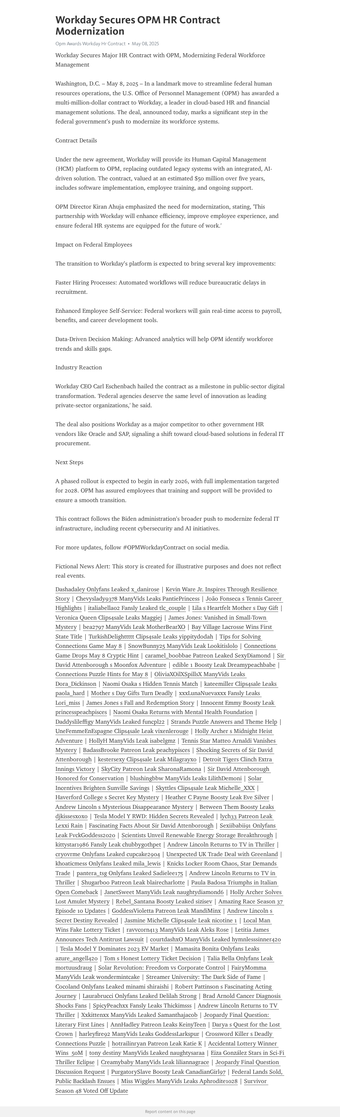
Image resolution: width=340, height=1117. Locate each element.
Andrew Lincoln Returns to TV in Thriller (221, 844)
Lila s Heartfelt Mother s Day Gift (235, 608)
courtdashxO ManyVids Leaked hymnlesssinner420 (215, 939)
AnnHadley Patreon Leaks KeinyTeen (158, 1024)
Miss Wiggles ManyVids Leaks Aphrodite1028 (179, 1081)
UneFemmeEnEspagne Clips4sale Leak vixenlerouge (122, 731)
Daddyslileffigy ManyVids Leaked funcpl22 (110, 721)
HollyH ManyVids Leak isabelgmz (132, 740)
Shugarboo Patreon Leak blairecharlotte (133, 882)
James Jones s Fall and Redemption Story (140, 702)
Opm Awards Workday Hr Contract (90, 44)
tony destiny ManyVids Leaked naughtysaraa (147, 1052)
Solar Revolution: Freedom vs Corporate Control (161, 967)
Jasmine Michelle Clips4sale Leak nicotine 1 (181, 920)
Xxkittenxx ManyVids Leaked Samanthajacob (139, 1015)
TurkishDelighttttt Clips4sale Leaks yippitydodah (151, 636)
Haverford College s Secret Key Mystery (107, 797)
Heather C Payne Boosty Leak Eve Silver (217, 797)
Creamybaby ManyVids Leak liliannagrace (155, 1062)
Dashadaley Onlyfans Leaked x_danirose (107, 589)
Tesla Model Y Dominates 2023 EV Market (114, 948)
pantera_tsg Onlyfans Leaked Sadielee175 (130, 873)
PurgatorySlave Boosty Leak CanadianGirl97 (168, 1071)
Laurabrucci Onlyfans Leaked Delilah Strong (140, 996)
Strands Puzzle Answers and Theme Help (224, 721)
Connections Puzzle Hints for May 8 (101, 674)
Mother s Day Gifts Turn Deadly (132, 693)
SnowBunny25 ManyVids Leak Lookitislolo (183, 646)
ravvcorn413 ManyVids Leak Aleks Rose (178, 929)
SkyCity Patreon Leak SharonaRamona (151, 769)
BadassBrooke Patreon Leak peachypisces (136, 750)
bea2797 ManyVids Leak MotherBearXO (134, 627)
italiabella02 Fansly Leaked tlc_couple (137, 608)
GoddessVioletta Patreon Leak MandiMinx (166, 910)
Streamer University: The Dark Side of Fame (203, 977)
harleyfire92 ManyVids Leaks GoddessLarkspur (139, 1033)
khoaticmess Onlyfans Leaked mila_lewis (108, 863)
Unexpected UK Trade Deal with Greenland (222, 854)
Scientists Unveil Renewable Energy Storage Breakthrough (197, 835)
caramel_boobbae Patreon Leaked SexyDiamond (208, 655)
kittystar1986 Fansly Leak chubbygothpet (108, 844)
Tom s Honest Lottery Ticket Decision (152, 958)
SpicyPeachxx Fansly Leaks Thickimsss (142, 1005)
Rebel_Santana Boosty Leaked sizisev (164, 901)
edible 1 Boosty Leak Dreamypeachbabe (224, 664)
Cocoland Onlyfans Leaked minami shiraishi (112, 986)
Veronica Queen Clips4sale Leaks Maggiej (108, 617)
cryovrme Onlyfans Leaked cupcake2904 (107, 854)
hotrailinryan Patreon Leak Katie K (157, 1043)
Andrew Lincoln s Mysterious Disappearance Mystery (124, 807)
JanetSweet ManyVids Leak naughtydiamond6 (164, 892)
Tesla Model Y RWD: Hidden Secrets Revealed (154, 816)
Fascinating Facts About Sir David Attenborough (151, 825)
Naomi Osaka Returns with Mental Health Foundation (183, 712)
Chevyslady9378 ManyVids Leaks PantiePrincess (138, 598)
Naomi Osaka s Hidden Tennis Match (150, 683)
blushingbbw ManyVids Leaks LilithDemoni (186, 778)
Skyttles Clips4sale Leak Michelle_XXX (205, 788)
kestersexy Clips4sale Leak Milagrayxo (147, 759)
